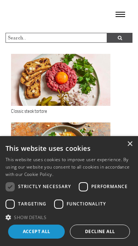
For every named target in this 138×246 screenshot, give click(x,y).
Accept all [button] (36, 231)
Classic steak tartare (29, 111)
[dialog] (69, 191)
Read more (66, 174)
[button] (69, 217)
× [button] (129, 144)
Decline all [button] (100, 231)
